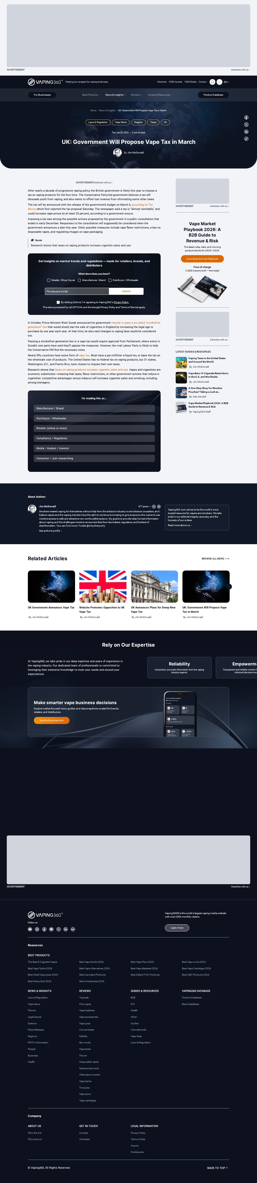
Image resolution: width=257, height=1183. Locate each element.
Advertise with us (239, 70)
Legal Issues (34, 1017)
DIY (133, 1004)
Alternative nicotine (89, 1074)
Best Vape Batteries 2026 (144, 968)
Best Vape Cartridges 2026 (196, 968)
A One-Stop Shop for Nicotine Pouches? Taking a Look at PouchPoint (205, 392)
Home (93, 110)
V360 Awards (175, 82)
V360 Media (190, 82)
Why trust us (35, 1139)
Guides (135, 1023)
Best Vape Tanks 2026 (40, 968)
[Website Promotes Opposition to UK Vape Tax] (102, 587)
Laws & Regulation (38, 997)
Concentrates (86, 1029)
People (31, 1049)
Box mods (85, 1042)
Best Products (39, 955)
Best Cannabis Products (92, 974)
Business (33, 1055)
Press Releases (36, 1029)
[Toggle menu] (219, 82)
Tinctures (84, 1087)
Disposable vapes (89, 1061)
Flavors (32, 1010)
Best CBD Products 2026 (195, 974)
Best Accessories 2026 (91, 981)
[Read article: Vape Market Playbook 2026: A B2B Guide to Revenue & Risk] (181, 407)
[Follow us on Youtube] (30, 929)
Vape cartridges (87, 1100)
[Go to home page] (45, 82)
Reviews (85, 991)
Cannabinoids (138, 1029)
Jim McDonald (135, 152)
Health (31, 1061)
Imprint (135, 1145)
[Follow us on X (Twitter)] (246, 124)
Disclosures (137, 1152)
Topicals (84, 997)
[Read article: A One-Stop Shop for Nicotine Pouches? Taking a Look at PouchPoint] (181, 393)
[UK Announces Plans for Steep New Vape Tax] (154, 587)
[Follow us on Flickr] (73, 929)
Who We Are (34, 1133)
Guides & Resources (145, 991)
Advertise (162, 82)
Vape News (34, 1004)
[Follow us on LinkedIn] (246, 132)
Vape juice (84, 1023)
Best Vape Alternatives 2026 (94, 968)
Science (32, 1023)
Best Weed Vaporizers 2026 (43, 974)
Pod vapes (85, 1004)
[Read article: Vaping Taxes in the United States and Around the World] (181, 362)
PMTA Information (38, 1042)
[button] (226, 82)
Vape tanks (85, 1081)
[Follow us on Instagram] (37, 929)
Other (134, 1017)
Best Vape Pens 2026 (142, 962)
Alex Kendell (199, 396)
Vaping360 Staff (202, 411)
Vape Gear (136, 1036)
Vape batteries (87, 1010)
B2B (133, 997)
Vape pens (85, 1094)
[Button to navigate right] (229, 587)
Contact (203, 82)
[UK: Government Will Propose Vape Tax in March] (206, 587)
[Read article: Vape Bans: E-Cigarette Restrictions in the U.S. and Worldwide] (181, 377)
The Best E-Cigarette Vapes (42, 962)
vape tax (84, 355)
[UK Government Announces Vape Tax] (51, 587)
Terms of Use (138, 1139)
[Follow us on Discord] (51, 929)
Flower (83, 1055)
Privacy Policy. (121, 302)
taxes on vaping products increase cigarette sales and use (91, 369)
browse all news (213, 558)
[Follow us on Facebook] (246, 117)
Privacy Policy (138, 1133)
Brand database (190, 1004)
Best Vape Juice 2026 (194, 962)
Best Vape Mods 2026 (91, 962)
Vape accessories (88, 1017)
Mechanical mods (89, 1068)
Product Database (192, 997)
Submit (126, 291)
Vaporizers (85, 1049)
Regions (32, 1036)
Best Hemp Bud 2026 (39, 981)
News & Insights (107, 110)
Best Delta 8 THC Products (145, 974)
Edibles (83, 1036)
